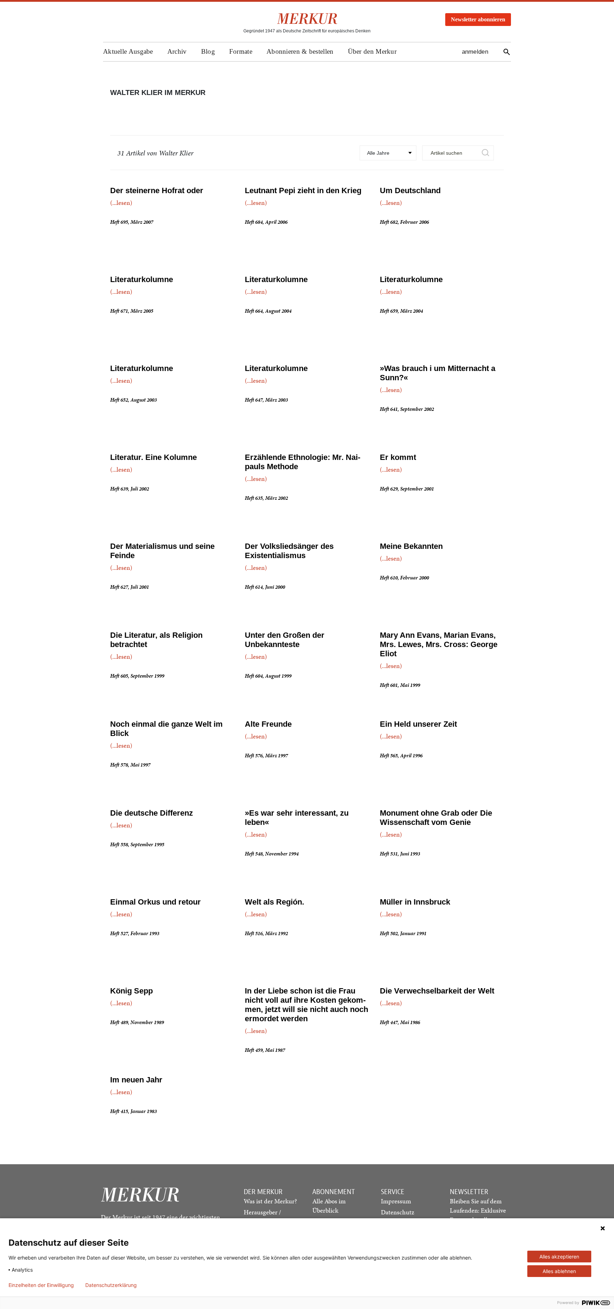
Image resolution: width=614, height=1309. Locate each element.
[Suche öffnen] (506, 51)
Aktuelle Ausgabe (128, 51)
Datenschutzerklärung (111, 1285)
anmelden (475, 51)
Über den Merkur (372, 51)
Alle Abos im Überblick (329, 1206)
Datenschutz (397, 1212)
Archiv (177, 51)
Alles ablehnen (559, 1271)
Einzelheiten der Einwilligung (41, 1285)
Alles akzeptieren (559, 1257)
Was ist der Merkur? (270, 1201)
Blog (208, 51)
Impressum (396, 1201)
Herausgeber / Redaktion (262, 1217)
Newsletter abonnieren (478, 19)
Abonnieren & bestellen (300, 51)
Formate (240, 51)
